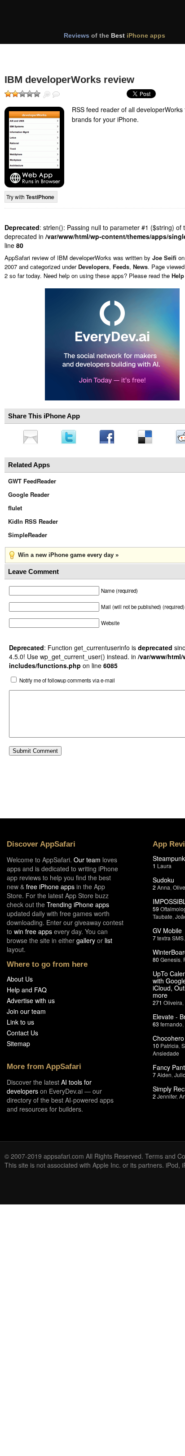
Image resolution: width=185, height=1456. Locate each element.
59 (156, 911)
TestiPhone (40, 197)
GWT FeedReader (32, 483)
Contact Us (22, 1035)
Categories (122, 53)
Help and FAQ (27, 992)
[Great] (29, 93)
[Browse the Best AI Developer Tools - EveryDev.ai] (112, 345)
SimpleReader (27, 537)
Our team (87, 862)
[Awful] (8, 93)
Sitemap (18, 1046)
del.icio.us (149, 437)
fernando (171, 1026)
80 (156, 962)
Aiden (164, 1077)
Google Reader (28, 497)
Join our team (26, 1013)
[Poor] (15, 93)
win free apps (33, 934)
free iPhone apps (50, 889)
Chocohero (168, 1040)
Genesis (170, 962)
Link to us (20, 1024)
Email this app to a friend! (31, 437)
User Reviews (56, 94)
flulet (15, 510)
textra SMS (170, 940)
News (140, 266)
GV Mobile (167, 933)
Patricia (169, 1048)
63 (156, 1026)
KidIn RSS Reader (33, 524)
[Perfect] (36, 93)
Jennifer (166, 1099)
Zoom (46, 94)
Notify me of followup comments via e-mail (67, 683)
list (108, 943)
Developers (93, 266)
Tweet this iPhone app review (70, 437)
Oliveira (172, 1005)
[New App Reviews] (30, 53)
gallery (85, 943)
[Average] (22, 93)
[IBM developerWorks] (34, 147)
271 (157, 1005)
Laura (164, 868)
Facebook (110, 437)
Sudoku (163, 882)
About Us (20, 981)
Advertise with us (31, 1003)
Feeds (121, 266)
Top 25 (76, 53)
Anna (163, 890)
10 (156, 1048)
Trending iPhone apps (78, 907)
